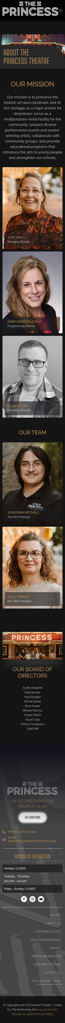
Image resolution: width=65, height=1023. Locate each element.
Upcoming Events (48, 931)
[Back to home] (30, 11)
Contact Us (52, 972)
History (55, 915)
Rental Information (46, 956)
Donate (55, 948)
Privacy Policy (44, 1014)
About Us (54, 923)
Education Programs (45, 940)
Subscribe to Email (47, 964)
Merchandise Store (46, 981)
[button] (60, 11)
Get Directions (32, 817)
